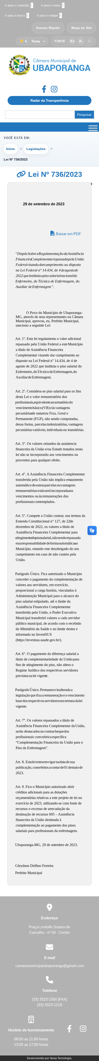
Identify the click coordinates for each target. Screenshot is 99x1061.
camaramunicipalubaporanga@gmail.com (49, 966)
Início (10, 149)
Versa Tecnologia (60, 1058)
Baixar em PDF (68, 234)
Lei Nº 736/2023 (54, 174)
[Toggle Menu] (92, 127)
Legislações (36, 149)
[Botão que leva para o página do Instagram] (54, 89)
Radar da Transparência (49, 100)
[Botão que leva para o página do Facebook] (46, 89)
